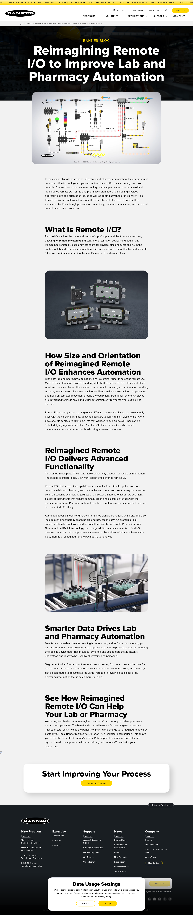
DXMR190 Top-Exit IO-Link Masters (31, 849)
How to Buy (137, 10)
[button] (161, 805)
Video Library (89, 862)
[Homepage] (21, 24)
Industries (56, 840)
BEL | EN (120, 10)
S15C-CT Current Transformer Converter (31, 864)
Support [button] (159, 16)
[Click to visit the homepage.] (20, 13)
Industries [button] (112, 16)
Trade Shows (120, 871)
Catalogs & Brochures (93, 847)
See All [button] (26, 836)
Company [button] (179, 16)
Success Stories (121, 866)
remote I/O (66, 191)
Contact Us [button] (180, 10)
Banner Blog (40, 24)
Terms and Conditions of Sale (156, 851)
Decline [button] (85, 903)
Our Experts (88, 857)
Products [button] (89, 16)
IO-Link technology (73, 528)
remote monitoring (70, 240)
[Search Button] (166, 10)
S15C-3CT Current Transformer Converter (31, 857)
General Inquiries (91, 852)
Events (117, 852)
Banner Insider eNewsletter (120, 846)
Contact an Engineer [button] (96, 783)
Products (56, 845)
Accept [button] (108, 903)
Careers (148, 840)
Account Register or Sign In (92, 841)
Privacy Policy (151, 844)
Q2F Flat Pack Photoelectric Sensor (30, 841)
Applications (58, 835)
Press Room (119, 862)
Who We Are (151, 857)
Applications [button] (136, 16)
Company (28, 24)
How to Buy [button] (153, 863)
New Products (120, 857)
